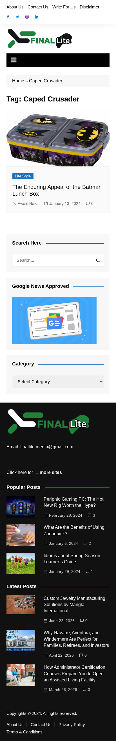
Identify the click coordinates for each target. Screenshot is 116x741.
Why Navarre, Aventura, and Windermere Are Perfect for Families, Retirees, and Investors (76, 639)
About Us (15, 6)
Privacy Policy (72, 724)
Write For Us (64, 6)
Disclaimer (89, 6)
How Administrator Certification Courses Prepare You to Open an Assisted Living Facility (74, 673)
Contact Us (38, 6)
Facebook (8, 17)
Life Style (23, 176)
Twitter (17, 17)
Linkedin (36, 17)
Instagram (27, 17)
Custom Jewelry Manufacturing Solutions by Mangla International (74, 604)
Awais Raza (28, 203)
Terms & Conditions (24, 732)
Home (18, 80)
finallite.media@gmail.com (46, 446)
